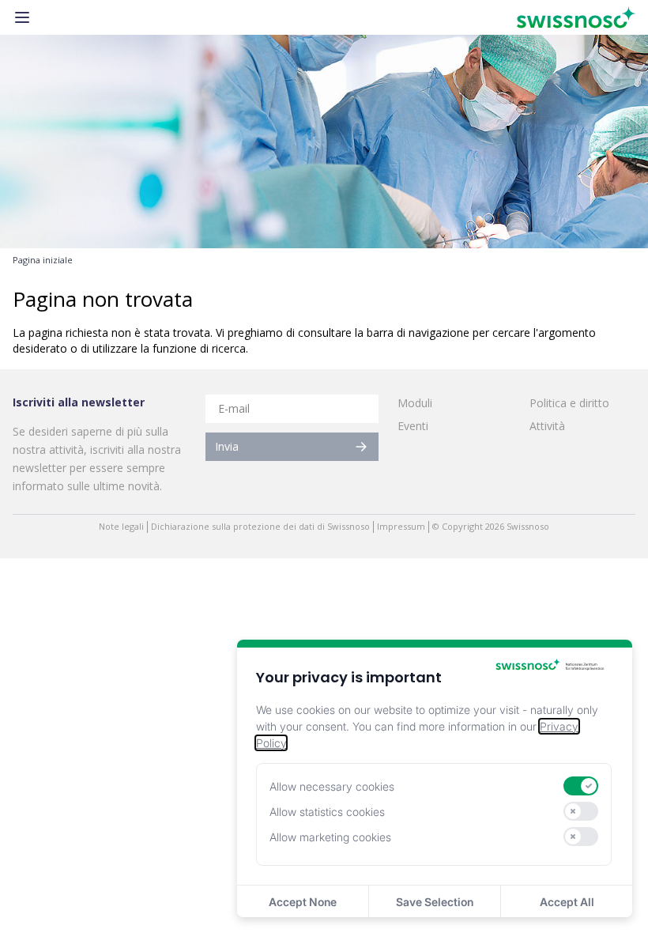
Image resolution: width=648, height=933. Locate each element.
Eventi (412, 425)
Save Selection (434, 901)
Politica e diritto (569, 402)
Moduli (414, 402)
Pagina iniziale (43, 260)
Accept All (567, 901)
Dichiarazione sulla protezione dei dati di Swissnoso (260, 526)
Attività (547, 425)
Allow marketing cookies (330, 837)
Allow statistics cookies (327, 811)
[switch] (580, 785)
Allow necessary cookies (331, 786)
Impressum (401, 526)
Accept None (303, 901)
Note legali (121, 526)
